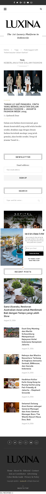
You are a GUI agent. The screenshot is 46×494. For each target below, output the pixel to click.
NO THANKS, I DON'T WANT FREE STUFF (34, 259)
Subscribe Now (34, 253)
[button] (34, 233)
